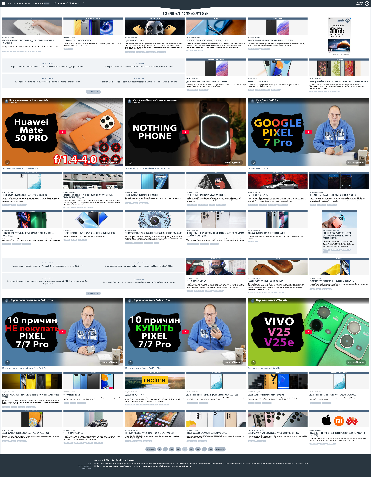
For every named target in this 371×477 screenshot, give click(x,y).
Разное (216, 18)
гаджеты (208, 290)
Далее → (220, 449)
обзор (13, 205)
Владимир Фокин (131, 38)
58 (211, 449)
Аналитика (339, 59)
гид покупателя (193, 244)
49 (198, 449)
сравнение (214, 244)
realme (128, 203)
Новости (11, 3)
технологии (36, 51)
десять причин (254, 48)
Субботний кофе (155, 18)
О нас (90, 464)
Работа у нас (87, 468)
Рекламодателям (85, 466)
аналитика (68, 207)
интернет (6, 407)
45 (172, 449)
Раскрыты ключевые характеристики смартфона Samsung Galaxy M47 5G (139, 66)
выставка (263, 205)
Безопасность (141, 404)
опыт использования (262, 89)
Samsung (38, 3)
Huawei (67, 239)
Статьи (27, 3)
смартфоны (26, 51)
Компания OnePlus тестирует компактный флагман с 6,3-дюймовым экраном (139, 282)
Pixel (320, 91)
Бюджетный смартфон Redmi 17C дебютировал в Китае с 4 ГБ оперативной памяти (138, 81)
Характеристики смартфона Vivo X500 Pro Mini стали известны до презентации (47, 66)
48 (191, 449)
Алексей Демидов (131, 192)
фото (156, 243)
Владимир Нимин (8, 38)
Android (313, 91)
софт (336, 91)
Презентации (219, 411)
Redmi (251, 89)
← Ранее (150, 449)
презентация (282, 205)
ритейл (212, 205)
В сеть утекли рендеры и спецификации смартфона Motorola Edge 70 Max (139, 266)
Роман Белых (252, 79)
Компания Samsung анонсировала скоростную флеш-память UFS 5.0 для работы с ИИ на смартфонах (48, 282)
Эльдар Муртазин (254, 38)
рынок (14, 407)
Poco (312, 289)
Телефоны (277, 59)
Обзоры (19, 3)
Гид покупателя (219, 211)
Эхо (32, 18)
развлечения (7, 51)
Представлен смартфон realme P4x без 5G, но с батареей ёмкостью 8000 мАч (47, 266)
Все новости (93, 92)
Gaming (190, 290)
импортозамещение (255, 292)
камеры (326, 249)
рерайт (190, 50)
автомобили (130, 52)
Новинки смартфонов (93, 18)
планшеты (272, 205)
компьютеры (192, 205)
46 (178, 449)
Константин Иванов (193, 38)
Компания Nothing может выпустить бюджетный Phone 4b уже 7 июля (47, 81)
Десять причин (278, 18)
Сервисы (17, 51)
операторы (140, 52)
